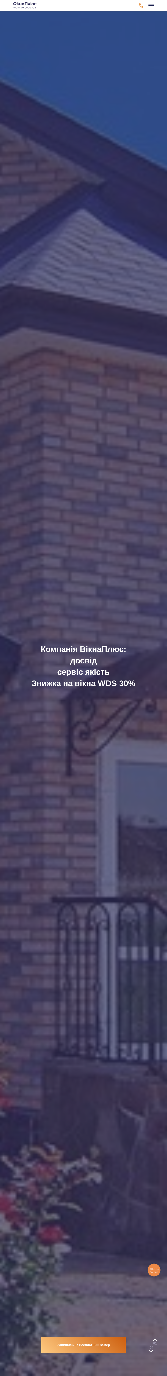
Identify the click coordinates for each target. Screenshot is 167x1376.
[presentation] (155, 1343)
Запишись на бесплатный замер (83, 1345)
